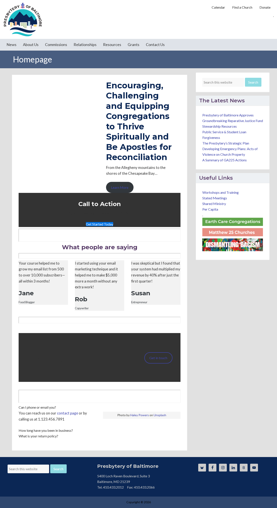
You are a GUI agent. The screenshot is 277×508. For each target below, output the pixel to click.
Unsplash (160, 415)
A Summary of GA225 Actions (224, 160)
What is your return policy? (38, 436)
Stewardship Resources (219, 126)
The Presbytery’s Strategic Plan (225, 143)
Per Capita (210, 209)
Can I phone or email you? (37, 407)
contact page (67, 413)
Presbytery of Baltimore (22, 19)
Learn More (119, 187)
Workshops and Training (220, 192)
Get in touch (158, 358)
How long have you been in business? (46, 430)
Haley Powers (139, 415)
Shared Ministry (214, 204)
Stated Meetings (214, 198)
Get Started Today (99, 224)
